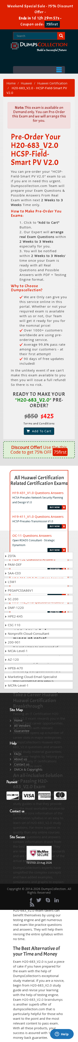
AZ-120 (13, 659)
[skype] (48, 900)
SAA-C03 (14, 573)
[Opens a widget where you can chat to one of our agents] (62, 1034)
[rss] (32, 904)
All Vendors (22, 725)
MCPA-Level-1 (18, 685)
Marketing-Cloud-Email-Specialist (32, 677)
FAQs (17, 754)
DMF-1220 (15, 607)
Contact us (21, 764)
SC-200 (12, 599)
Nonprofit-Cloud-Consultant (28, 633)
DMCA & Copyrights (28, 769)
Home (11, 83)
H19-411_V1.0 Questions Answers (37, 516)
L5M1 (11, 582)
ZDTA (11, 556)
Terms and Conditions (39, 423)
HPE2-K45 (15, 616)
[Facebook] (31, 900)
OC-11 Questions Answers (32, 535)
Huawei (26, 83)
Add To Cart (40, 431)
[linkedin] (56, 900)
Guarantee (21, 731)
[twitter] (38, 900)
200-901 (14, 642)
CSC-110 (13, 625)
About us (20, 759)
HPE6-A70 (15, 668)
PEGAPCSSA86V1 (20, 590)
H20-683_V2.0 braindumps (42, 999)
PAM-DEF (14, 564)
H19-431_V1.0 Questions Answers (37, 493)
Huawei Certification (52, 83)
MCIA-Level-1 (17, 651)
